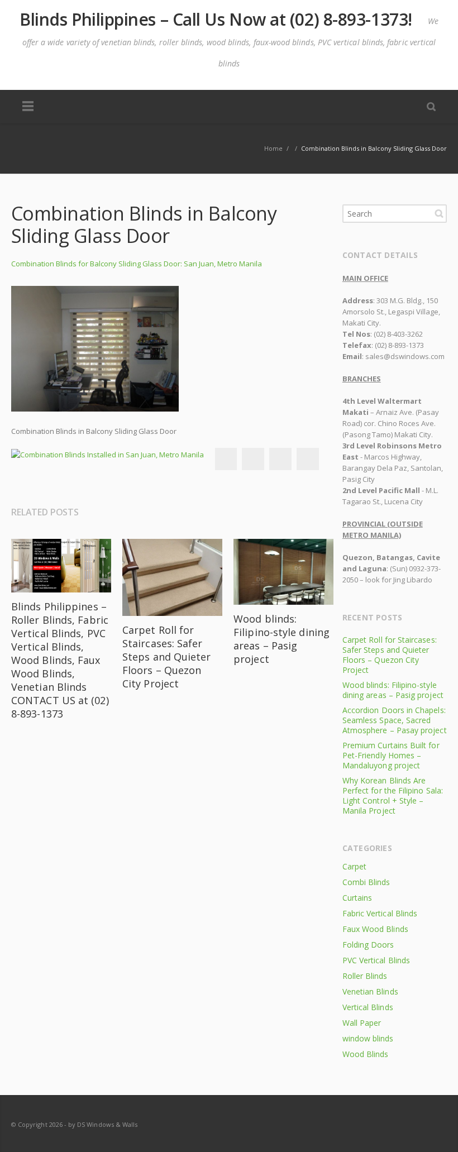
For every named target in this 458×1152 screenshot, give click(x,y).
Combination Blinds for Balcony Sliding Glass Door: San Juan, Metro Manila (136, 264)
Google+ (280, 459)
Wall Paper (361, 1022)
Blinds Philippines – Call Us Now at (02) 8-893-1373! (216, 19)
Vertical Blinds (367, 1007)
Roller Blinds (365, 976)
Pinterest (308, 459)
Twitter (253, 459)
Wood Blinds (365, 1054)
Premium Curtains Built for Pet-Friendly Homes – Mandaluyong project (391, 755)
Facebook (225, 459)
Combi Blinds (366, 882)
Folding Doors (368, 944)
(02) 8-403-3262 (398, 334)
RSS (435, 1124)
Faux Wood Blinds (375, 929)
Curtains (357, 897)
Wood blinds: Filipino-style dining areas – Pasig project (281, 639)
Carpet (354, 866)
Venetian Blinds (370, 991)
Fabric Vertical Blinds (379, 913)
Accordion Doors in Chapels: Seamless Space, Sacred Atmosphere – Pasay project (394, 720)
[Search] (431, 106)
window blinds (368, 1038)
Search (439, 213)
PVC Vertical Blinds (376, 960)
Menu (28, 106)
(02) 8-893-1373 (399, 345)
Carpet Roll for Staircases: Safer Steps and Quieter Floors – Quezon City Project (166, 656)
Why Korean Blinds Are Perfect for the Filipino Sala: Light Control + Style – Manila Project (392, 795)
